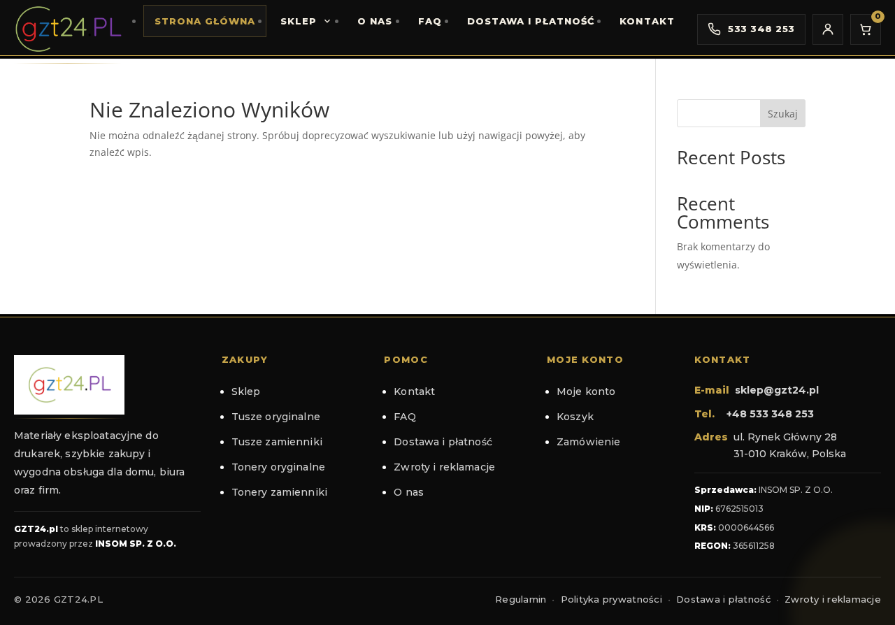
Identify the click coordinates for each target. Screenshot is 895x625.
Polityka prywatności (611, 599)
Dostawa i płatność (531, 21)
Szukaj (783, 113)
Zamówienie (588, 442)
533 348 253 (761, 28)
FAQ (430, 21)
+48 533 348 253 (770, 414)
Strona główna (205, 21)
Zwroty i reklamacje (444, 467)
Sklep (298, 21)
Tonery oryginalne (278, 467)
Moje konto (586, 391)
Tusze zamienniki (276, 442)
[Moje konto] (827, 29)
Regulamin (520, 599)
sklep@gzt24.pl (777, 390)
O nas (374, 21)
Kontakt (647, 21)
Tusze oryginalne (275, 416)
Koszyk (575, 416)
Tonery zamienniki (279, 492)
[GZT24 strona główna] (68, 29)
